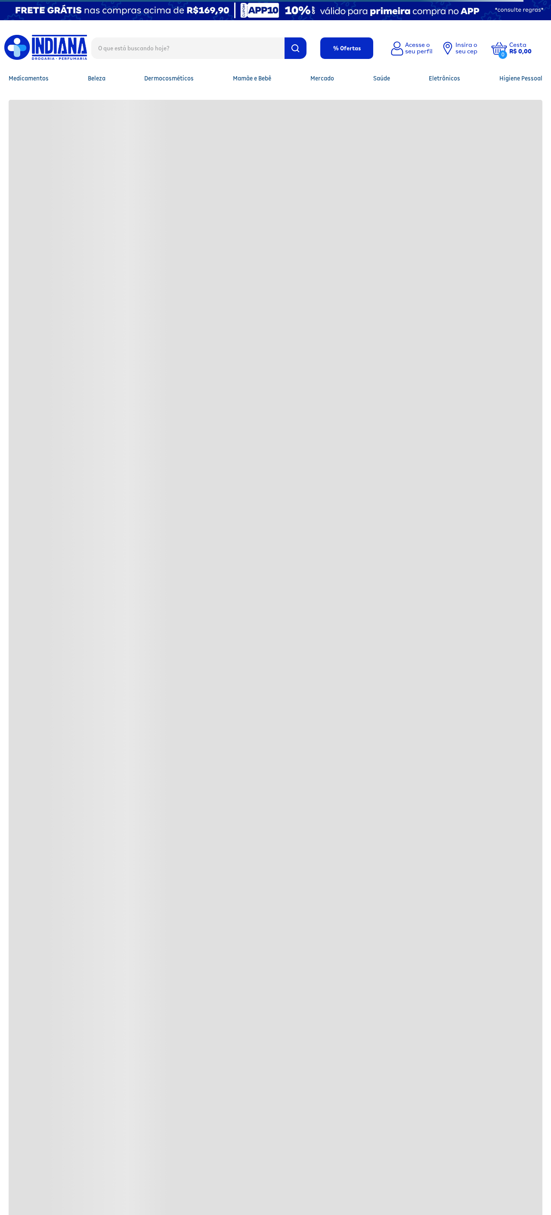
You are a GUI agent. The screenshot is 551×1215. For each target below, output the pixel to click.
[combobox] (198, 47)
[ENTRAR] (410, 48)
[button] (527, 48)
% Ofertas (347, 48)
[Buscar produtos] (295, 48)
